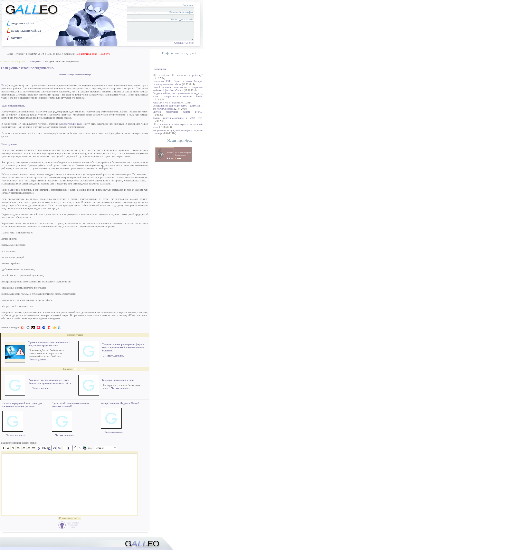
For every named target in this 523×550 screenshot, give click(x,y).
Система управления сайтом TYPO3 (177, 111)
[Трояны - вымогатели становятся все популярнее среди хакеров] (15, 361)
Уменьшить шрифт (83, 74)
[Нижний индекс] (80, 449)
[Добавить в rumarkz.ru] (44, 327)
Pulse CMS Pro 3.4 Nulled (166, 102)
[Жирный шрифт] (3, 449)
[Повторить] (59, 449)
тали (11, 189)
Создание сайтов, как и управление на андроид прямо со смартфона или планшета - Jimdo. (177, 95)
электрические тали (70, 123)
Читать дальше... (38, 359)
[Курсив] (8, 449)
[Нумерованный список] (69, 449)
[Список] (65, 449)
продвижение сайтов (26, 30)
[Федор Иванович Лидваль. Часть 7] (111, 427)
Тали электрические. (13, 105)
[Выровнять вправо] (28, 449)
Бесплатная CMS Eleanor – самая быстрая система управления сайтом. (177, 83)
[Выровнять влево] (19, 449)
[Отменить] (54, 449)
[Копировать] (44, 449)
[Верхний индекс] (75, 449)
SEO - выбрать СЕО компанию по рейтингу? (177, 75)
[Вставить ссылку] (85, 449)
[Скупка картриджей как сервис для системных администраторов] (12, 430)
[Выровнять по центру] (23, 449)
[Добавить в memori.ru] (39, 327)
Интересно (80, 369)
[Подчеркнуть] (13, 449)
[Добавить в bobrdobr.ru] (33, 327)
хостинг (16, 38)
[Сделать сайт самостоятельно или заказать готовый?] (62, 430)
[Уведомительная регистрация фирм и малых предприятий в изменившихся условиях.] (88, 360)
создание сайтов (22, 23)
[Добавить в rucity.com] (55, 327)
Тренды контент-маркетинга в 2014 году (177, 118)
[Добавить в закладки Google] (28, 327)
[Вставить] (49, 449)
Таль (4, 85)
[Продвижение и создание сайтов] (173, 154)
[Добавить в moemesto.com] (60, 327)
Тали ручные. (9, 144)
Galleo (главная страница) (13, 61)
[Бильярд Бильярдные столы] (88, 394)
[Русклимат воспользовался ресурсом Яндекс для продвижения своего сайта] (15, 394)
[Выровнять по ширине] (33, 449)
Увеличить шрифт (66, 74)
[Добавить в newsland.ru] (49, 327)
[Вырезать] (39, 449)
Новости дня (160, 69)
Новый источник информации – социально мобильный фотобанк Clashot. (177, 89)
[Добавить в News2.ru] (23, 327)
